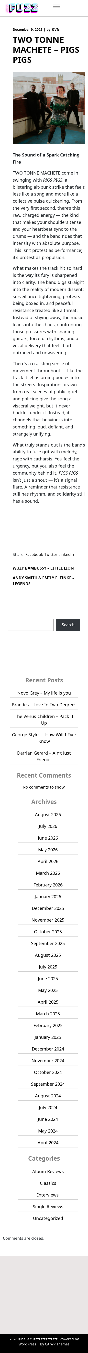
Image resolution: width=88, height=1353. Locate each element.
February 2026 (48, 885)
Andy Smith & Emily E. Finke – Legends (43, 580)
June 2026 (48, 838)
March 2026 (48, 873)
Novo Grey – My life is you (44, 693)
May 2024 (48, 1131)
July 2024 (48, 1107)
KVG (56, 29)
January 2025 (48, 1037)
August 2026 (48, 814)
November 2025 (48, 920)
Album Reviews (48, 1171)
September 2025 (48, 943)
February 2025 (48, 1025)
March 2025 (48, 1014)
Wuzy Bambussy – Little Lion (43, 568)
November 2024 (48, 1060)
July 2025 (48, 967)
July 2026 (48, 826)
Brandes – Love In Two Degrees (44, 705)
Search (14, 616)
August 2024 (48, 1096)
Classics (48, 1183)
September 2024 (48, 1084)
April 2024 (48, 1142)
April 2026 (48, 861)
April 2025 (48, 1002)
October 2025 (48, 932)
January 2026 (48, 896)
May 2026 (48, 850)
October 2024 (48, 1072)
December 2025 (48, 908)
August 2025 (48, 955)
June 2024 (48, 1119)
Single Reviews (48, 1206)
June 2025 (48, 978)
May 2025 (48, 990)
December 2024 (48, 1049)
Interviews (48, 1195)
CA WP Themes (57, 1344)
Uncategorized (48, 1218)
